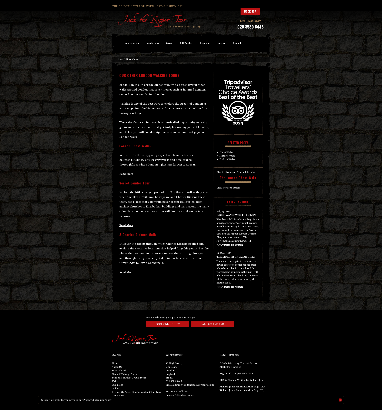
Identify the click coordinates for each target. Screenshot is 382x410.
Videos (116, 381)
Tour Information (131, 43)
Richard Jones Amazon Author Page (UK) (242, 386)
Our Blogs (117, 385)
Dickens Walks (227, 159)
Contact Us (118, 395)
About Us (117, 367)
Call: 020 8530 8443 (212, 324)
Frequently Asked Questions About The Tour (136, 392)
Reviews (170, 43)
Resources (205, 43)
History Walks (227, 155)
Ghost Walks (226, 152)
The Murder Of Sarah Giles (236, 257)
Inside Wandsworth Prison (236, 215)
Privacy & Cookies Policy (180, 395)
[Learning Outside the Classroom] (238, 130)
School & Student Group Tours (129, 377)
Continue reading (230, 245)
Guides (116, 388)
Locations (222, 43)
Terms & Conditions (177, 391)
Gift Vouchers (187, 43)
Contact (237, 43)
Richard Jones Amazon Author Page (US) (242, 390)
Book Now (250, 11)
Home (121, 59)
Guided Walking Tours (124, 374)
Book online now (168, 324)
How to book (119, 370)
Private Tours (152, 43)
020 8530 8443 (250, 27)
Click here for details (228, 187)
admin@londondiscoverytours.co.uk (193, 385)
